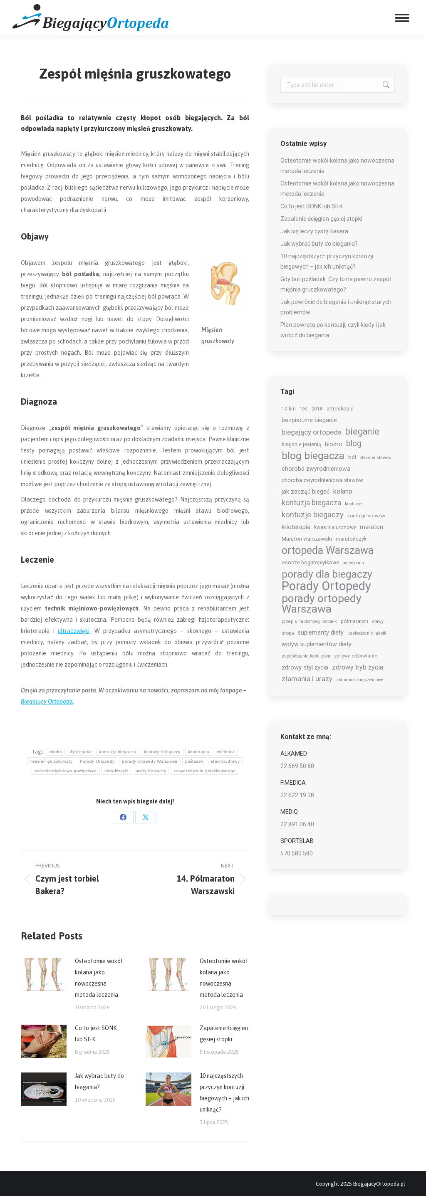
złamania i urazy (307, 679)
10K (303, 409)
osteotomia (353, 563)
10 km (289, 409)
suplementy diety (321, 632)
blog (354, 443)
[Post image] (44, 974)
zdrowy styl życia (305, 667)
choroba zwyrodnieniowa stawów (322, 480)
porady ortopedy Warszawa (149, 761)
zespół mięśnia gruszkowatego (204, 771)
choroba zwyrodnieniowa (316, 468)
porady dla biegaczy (327, 574)
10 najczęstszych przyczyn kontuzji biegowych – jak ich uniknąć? (224, 1092)
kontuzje (353, 504)
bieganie (362, 431)
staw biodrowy (225, 761)
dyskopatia (80, 751)
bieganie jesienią (301, 444)
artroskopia (340, 409)
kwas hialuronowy (335, 527)
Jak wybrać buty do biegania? (99, 1081)
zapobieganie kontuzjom (306, 656)
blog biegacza (313, 456)
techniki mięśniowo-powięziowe (66, 771)
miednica (226, 751)
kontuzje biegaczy (162, 751)
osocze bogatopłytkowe (310, 563)
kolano (342, 491)
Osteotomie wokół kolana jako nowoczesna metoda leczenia (98, 978)
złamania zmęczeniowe (360, 679)
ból (352, 457)
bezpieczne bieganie (309, 420)
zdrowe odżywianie (355, 656)
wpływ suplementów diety (317, 644)
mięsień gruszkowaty (51, 761)
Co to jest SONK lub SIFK (95, 1034)
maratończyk (351, 539)
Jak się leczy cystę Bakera (314, 231)
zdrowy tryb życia (357, 667)
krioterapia (198, 751)
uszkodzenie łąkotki (367, 633)
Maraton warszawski (307, 538)
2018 (317, 409)
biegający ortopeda (312, 432)
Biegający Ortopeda (47, 701)
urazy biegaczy (151, 771)
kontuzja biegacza (117, 751)
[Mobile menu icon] (402, 18)
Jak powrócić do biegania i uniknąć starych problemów (335, 307)
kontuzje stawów (366, 516)
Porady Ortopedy (97, 761)
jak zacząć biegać (305, 491)
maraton (371, 527)
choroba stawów (375, 457)
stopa (288, 633)
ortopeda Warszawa (328, 550)
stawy (378, 621)
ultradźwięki (73, 631)
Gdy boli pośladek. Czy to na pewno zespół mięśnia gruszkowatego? (335, 284)
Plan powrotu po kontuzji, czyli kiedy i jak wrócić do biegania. (333, 330)
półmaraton (354, 621)
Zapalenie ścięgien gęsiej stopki (224, 1034)
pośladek (194, 761)
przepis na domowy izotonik (309, 621)
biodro (56, 751)
